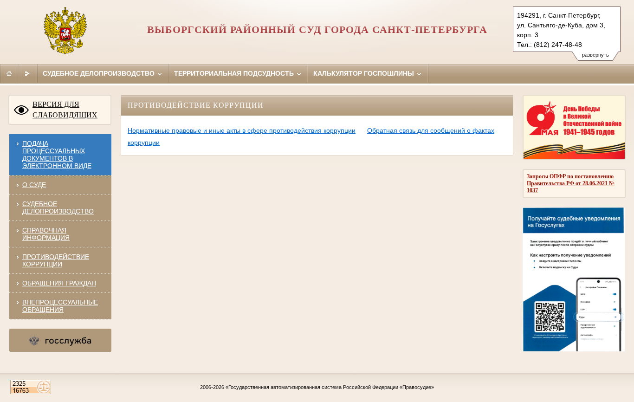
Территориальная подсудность (235, 73)
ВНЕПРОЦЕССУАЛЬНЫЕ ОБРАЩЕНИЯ (60, 305)
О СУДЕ (34, 184)
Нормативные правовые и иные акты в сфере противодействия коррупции (242, 130)
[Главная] (9, 73)
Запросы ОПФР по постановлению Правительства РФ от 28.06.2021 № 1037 (571, 183)
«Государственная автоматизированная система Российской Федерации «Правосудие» (330, 387)
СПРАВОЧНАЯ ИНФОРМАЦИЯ (46, 234)
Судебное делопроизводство (99, 73)
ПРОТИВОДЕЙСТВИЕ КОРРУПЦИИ (55, 260)
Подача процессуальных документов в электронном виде (56, 154)
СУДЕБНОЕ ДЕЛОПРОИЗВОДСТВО (58, 207)
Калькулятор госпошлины (364, 73)
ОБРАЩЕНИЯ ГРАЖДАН (59, 283)
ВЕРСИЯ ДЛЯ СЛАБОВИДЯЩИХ (64, 109)
